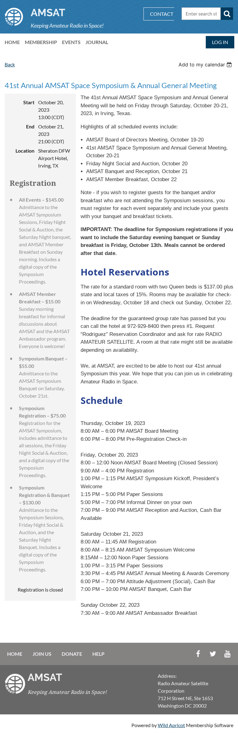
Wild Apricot (171, 725)
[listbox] (205, 64)
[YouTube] (227, 653)
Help (98, 654)
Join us (42, 654)
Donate (72, 654)
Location (24, 151)
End (30, 126)
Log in (220, 42)
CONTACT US (165, 14)
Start (28, 102)
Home (14, 654)
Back (10, 64)
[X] (212, 653)
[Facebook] (198, 653)
